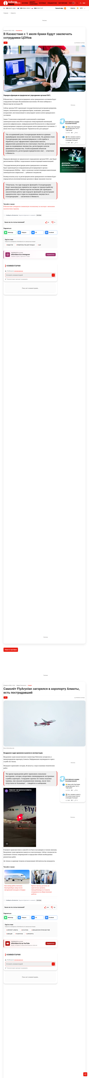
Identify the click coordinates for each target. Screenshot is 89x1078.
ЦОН (40, 245)
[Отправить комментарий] (53, 275)
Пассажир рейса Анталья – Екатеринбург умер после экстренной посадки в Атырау (14, 888)
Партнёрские (62, 3)
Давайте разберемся (33, 3)
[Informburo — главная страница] (10, 3)
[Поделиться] (85, 1074)
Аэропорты (30, 933)
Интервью (42, 3)
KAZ (84, 3)
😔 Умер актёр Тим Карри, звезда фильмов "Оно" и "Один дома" (73, 128)
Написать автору (80, 42)
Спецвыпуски (52, 3)
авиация (9, 933)
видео (30, 685)
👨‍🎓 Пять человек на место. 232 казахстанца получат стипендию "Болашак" (73, 138)
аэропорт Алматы (12, 930)
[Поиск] (77, 3)
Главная (5, 13)
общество (10, 245)
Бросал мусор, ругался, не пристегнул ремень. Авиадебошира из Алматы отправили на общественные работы (41, 890)
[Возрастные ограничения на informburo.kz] (73, 3)
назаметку (19, 30)
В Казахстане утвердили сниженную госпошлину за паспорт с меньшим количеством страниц (29, 207)
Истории (25, 3)
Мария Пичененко (21, 685)
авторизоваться (18, 271)
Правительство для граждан (26, 245)
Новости (17, 3)
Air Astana (25, 930)
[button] (78, 8)
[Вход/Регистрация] (80, 3)
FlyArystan (19, 933)
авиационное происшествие (41, 930)
